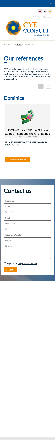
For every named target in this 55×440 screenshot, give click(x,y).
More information (18, 159)
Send (11, 269)
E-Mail (49, 16)
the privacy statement (27, 263)
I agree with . (22, 263)
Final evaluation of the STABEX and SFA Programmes (26, 143)
